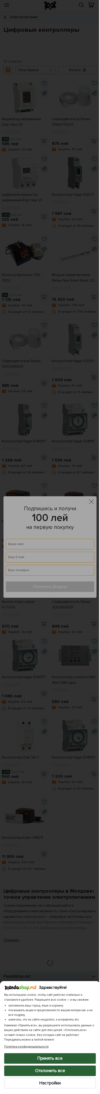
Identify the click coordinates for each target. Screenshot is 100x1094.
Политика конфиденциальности (26, 1047)
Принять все (48, 1058)
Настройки (48, 1083)
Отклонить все (48, 1070)
